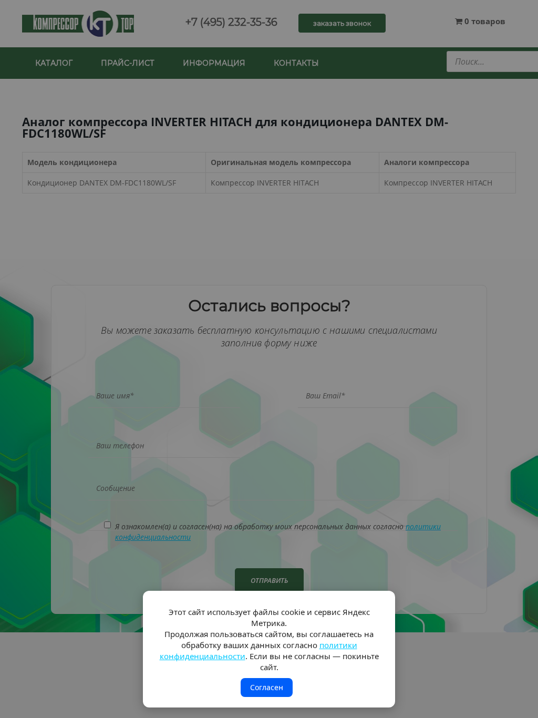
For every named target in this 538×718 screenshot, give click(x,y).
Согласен (266, 687)
